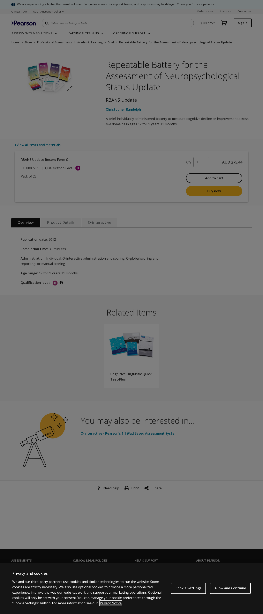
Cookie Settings (188, 588)
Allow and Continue (230, 588)
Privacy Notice (111, 603)
